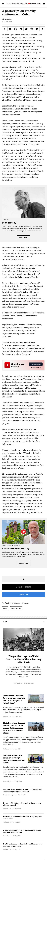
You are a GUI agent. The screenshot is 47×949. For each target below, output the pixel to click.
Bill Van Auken (7, 19)
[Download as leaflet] (31, 29)
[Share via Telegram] (21, 29)
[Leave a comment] (37, 29)
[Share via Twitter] (10, 29)
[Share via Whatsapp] (15, 29)
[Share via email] (26, 29)
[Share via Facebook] (4, 29)
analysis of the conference (18, 34)
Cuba (5, 608)
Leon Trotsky (16, 608)
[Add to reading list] (42, 29)
